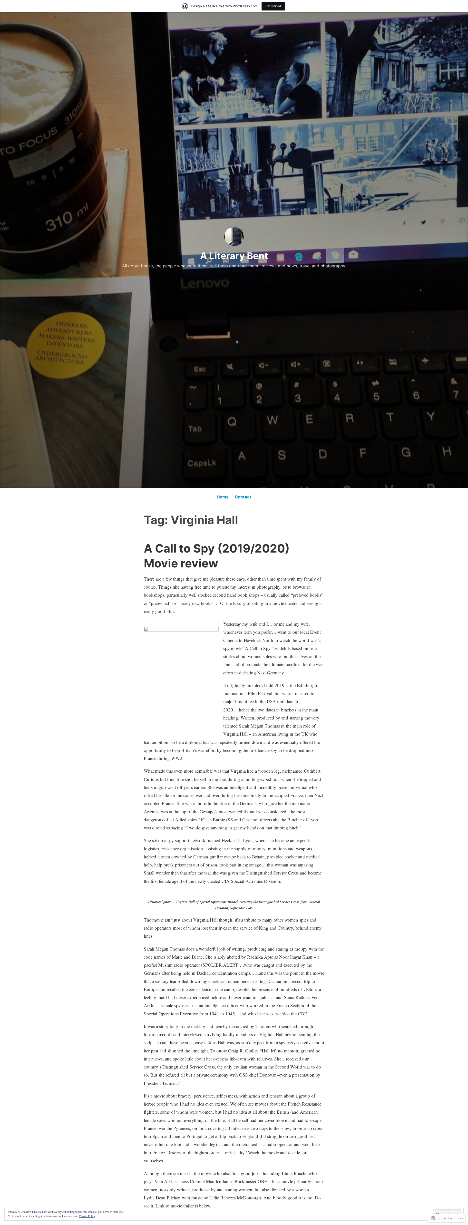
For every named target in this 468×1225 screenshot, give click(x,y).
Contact (243, 497)
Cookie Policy (87, 1216)
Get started (273, 6)
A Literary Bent (234, 255)
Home (223, 497)
